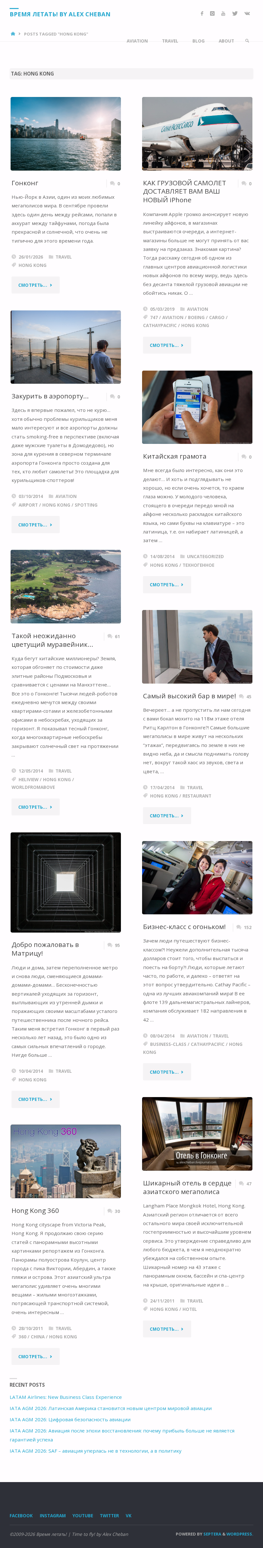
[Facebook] (202, 13)
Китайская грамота (175, 456)
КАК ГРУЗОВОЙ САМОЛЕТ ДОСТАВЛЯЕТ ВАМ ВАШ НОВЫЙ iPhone (184, 191)
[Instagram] (212, 13)
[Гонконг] (66, 134)
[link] (247, 40)
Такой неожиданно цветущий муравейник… (52, 640)
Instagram (53, 1515)
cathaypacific (160, 325)
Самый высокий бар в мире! (189, 695)
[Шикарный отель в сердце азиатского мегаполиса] (197, 1134)
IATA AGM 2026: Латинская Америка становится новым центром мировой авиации (111, 1408)
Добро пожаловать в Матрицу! (45, 949)
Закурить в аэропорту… (50, 395)
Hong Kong (33, 265)
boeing (196, 317)
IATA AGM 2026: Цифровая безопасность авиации (70, 1419)
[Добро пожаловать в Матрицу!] (66, 882)
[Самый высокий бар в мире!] (197, 647)
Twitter (109, 1515)
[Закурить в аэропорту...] (66, 347)
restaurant (196, 796)
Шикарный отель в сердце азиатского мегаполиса (187, 1187)
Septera (211, 1534)
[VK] (247, 13)
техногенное (198, 565)
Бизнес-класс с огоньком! (184, 926)
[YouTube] (223, 13)
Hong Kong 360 (35, 1210)
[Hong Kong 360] (66, 1161)
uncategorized (205, 556)
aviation (197, 309)
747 (154, 317)
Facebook (21, 1515)
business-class (168, 1044)
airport (28, 505)
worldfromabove (33, 787)
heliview (28, 779)
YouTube (82, 1515)
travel (63, 257)
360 (22, 1337)
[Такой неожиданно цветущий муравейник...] (66, 586)
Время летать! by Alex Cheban (60, 14)
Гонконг (25, 182)
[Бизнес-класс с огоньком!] (197, 878)
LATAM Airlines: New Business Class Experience (66, 1397)
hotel (189, 1309)
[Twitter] (235, 13)
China (38, 1337)
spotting (86, 505)
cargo (217, 317)
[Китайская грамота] (197, 407)
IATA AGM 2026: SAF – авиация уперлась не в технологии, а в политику (96, 1451)
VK (129, 1515)
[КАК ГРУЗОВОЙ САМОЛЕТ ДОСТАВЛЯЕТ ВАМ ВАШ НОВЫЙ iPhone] (197, 133)
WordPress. (239, 1534)
